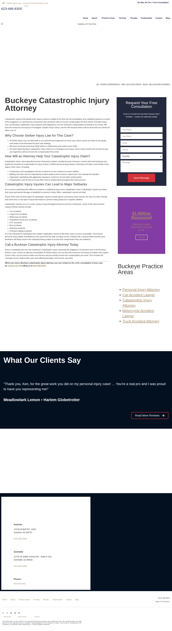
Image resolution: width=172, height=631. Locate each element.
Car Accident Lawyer (139, 295)
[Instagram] (3, 613)
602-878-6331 (20, 584)
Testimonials (146, 18)
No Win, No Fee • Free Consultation (153, 3)
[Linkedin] (15, 613)
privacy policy (22, 616)
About (94, 18)
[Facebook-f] (7, 613)
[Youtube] (11, 613)
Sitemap (37, 616)
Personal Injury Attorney (141, 290)
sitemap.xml (7, 616)
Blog (168, 18)
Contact (158, 18)
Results (134, 18)
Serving (122, 18)
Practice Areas (108, 18)
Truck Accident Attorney (141, 321)
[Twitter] (19, 613)
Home (85, 18)
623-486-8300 (20, 539)
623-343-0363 (20, 566)
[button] (94, 18)
